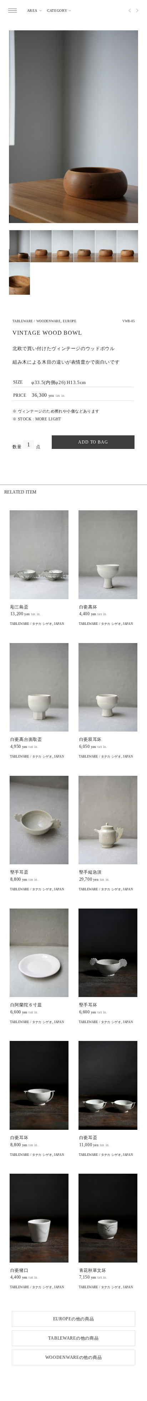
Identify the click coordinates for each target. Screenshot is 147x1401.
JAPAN (59, 623)
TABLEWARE (22, 321)
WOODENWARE (48, 321)
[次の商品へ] (140, 10)
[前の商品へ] (126, 10)
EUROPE (69, 321)
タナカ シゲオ (42, 623)
